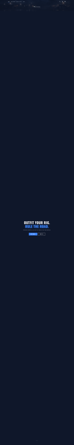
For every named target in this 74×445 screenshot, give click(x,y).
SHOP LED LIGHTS (19, 1)
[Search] (60, 2)
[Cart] (65, 2)
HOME (9, 1)
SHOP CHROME (13, 1)
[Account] (62, 2)
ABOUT (24, 1)
